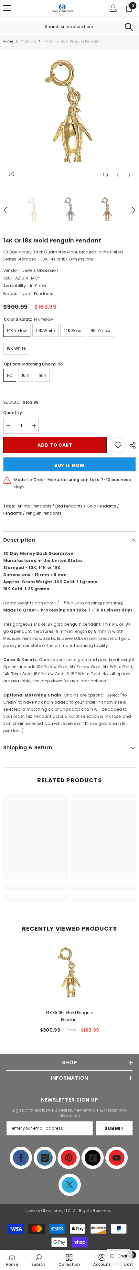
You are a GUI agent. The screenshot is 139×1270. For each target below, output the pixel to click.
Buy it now (69, 465)
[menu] (7, 8)
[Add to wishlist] (118, 445)
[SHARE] (131, 445)
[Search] (129, 27)
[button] (117, 175)
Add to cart (54, 445)
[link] (35, 887)
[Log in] (113, 8)
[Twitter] (70, 1185)
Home (8, 41)
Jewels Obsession (40, 270)
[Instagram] (45, 1158)
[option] (69, 115)
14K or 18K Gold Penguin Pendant (69, 1016)
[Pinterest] (69, 1158)
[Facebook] (21, 1158)
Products (28, 41)
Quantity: (13, 412)
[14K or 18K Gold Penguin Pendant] (69, 974)
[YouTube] (116, 1158)
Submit (114, 1128)
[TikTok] (92, 1158)
